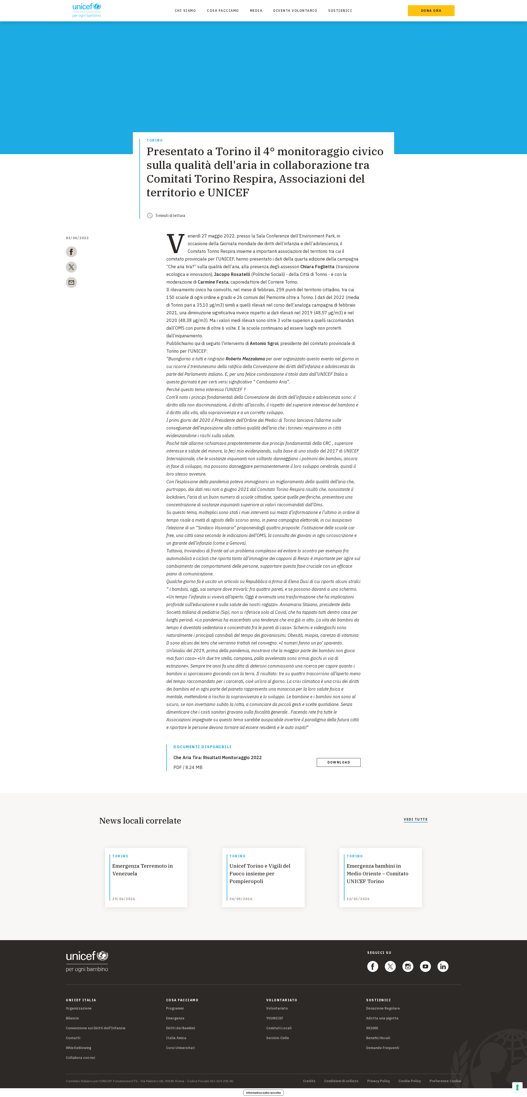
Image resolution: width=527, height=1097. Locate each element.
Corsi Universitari (180, 1048)
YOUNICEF (274, 1018)
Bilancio (72, 1018)
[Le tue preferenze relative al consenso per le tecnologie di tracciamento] (517, 1087)
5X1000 (372, 1028)
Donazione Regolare (383, 1008)
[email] (71, 283)
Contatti (73, 1038)
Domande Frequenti (382, 1048)
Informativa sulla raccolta (263, 1092)
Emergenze (175, 1018)
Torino (155, 140)
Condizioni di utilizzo (341, 1081)
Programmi (175, 1008)
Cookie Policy (410, 1081)
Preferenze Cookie (445, 1081)
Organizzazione (79, 1008)
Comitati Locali (278, 1028)
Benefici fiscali (378, 1038)
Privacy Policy (378, 1081)
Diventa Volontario (295, 11)
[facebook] (71, 252)
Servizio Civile (277, 1038)
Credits (309, 1081)
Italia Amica (176, 1038)
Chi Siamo (185, 11)
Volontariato (277, 1008)
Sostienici (340, 11)
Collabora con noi (80, 1058)
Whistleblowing (78, 1048)
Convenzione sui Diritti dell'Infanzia (95, 1028)
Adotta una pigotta (382, 1018)
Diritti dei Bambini (180, 1028)
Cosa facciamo (223, 11)
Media (256, 11)
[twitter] (71, 268)
